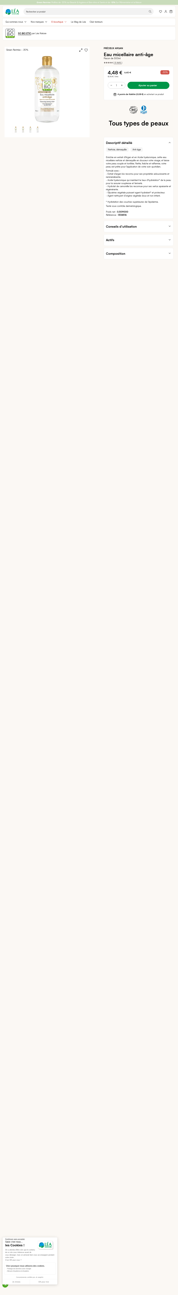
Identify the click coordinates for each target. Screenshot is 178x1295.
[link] (160, 11)
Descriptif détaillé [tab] (119, 143)
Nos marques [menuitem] (37, 21)
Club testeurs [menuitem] (96, 21)
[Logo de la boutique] (12, 11)
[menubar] (89, 21)
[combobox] (88, 11)
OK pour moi (43, 1282)
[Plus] (122, 85)
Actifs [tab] (110, 240)
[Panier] (171, 11)
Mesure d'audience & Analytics (18, 1271)
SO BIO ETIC (24, 33)
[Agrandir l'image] (81, 50)
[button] (23, 129)
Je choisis (16, 1282)
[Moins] (111, 85)
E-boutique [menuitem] (57, 21)
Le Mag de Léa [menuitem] (78, 21)
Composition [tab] (115, 253)
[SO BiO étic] (10, 33)
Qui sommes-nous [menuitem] (14, 21)
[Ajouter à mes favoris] (86, 50)
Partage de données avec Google (19, 1269)
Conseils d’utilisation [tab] (121, 226)
